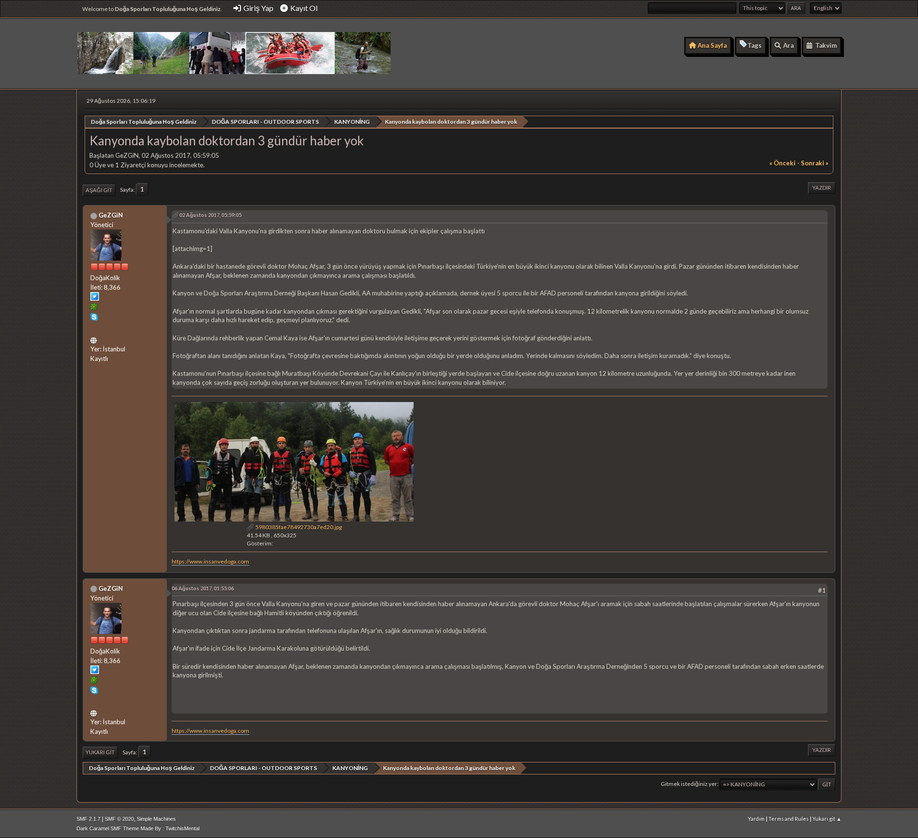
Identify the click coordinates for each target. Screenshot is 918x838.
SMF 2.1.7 (88, 819)
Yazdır (821, 188)
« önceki (782, 163)
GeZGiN (110, 215)
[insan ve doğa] (94, 339)
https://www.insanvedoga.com (210, 561)
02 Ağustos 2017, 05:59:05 (210, 215)
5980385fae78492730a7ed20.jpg (298, 527)
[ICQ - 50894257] (94, 308)
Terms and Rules (788, 819)
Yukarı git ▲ (827, 819)
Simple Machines (156, 819)
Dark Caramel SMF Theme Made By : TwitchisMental (137, 828)
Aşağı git (99, 190)
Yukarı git (100, 752)
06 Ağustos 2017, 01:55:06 (203, 588)
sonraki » (815, 163)
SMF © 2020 (119, 819)
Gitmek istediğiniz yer (689, 783)
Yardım (756, 819)
